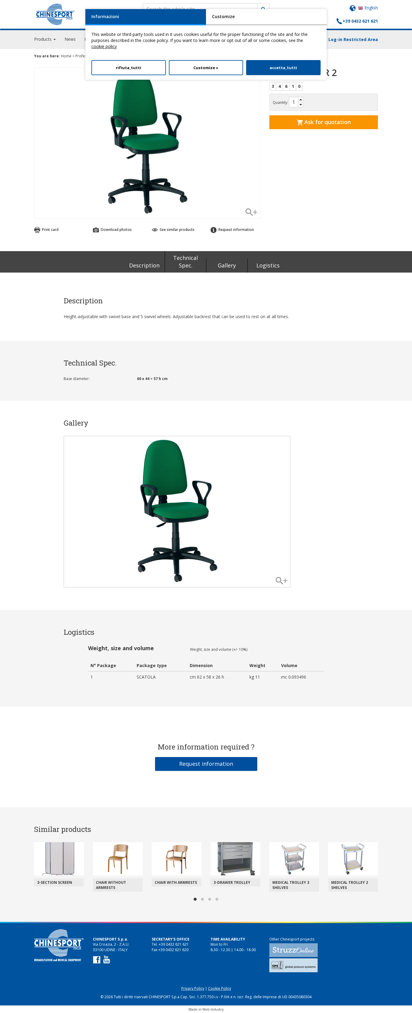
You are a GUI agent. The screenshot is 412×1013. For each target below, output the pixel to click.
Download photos (116, 229)
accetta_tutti (283, 67)
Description (144, 265)
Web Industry (213, 1009)
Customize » (205, 67)
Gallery (227, 265)
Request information (206, 763)
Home (66, 56)
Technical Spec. (185, 261)
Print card (50, 229)
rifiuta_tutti (128, 67)
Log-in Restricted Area (353, 39)
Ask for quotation (327, 122)
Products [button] (43, 39)
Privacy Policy (192, 988)
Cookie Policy (219, 988)
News (70, 39)
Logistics (268, 265)
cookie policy (104, 46)
